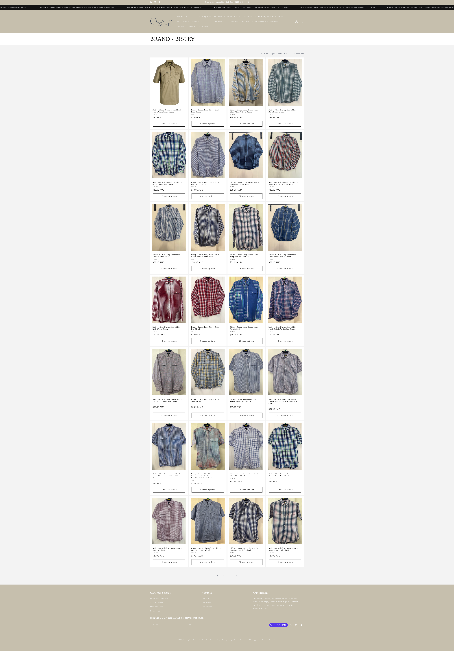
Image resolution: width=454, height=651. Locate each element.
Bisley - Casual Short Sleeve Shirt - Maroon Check (167, 549)
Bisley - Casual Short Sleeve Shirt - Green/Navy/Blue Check (283, 475)
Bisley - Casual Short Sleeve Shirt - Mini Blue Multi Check (206, 549)
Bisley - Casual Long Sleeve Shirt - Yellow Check (205, 401)
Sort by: (264, 54)
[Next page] (236, 575)
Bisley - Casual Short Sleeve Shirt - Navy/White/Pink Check (283, 549)
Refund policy (215, 640)
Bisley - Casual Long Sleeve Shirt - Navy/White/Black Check (205, 256)
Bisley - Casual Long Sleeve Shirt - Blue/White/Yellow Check (244, 111)
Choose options (169, 124)
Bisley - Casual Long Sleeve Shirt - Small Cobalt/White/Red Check (283, 328)
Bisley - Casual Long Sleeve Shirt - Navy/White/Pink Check (244, 256)
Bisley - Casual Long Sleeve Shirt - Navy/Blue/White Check (244, 183)
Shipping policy (254, 640)
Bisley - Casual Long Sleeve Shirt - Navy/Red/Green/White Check (283, 183)
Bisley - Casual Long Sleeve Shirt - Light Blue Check (205, 183)
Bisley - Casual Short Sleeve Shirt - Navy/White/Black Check (244, 549)
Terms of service (240, 640)
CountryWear (188, 640)
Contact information (269, 640)
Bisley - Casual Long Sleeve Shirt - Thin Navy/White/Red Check (167, 401)
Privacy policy (227, 640)
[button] (186, 16)
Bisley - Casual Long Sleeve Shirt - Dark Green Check (283, 111)
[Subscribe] (190, 624)
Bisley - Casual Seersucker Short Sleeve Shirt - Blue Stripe (243, 401)
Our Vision (206, 603)
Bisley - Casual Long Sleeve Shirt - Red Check (205, 328)
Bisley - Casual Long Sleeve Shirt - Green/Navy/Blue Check (167, 183)
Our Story (206, 598)
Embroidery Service (159, 598)
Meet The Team (157, 607)
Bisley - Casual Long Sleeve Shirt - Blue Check (205, 111)
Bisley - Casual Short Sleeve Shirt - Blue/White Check (244, 475)
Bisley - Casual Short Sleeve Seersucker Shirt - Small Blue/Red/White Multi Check (203, 476)
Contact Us (155, 611)
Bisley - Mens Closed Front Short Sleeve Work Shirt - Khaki (167, 111)
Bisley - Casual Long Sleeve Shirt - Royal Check (244, 328)
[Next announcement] (257, 2)
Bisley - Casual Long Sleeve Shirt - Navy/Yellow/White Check (283, 256)
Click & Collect (156, 603)
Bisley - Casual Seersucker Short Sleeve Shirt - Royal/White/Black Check (166, 476)
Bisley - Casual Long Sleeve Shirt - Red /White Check (167, 328)
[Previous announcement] (197, 2)
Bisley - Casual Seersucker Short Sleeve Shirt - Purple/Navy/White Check (282, 402)
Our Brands (207, 607)
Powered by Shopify (200, 640)
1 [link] (217, 576)
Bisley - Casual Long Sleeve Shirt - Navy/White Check (167, 256)
